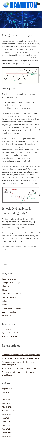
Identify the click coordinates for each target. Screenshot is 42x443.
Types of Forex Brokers (11, 333)
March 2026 (7, 407)
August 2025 (7, 414)
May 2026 (6, 399)
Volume (5, 301)
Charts (5, 290)
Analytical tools (8, 315)
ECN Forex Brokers (9, 336)
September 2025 (9, 410)
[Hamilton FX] (21, 7)
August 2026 (7, 388)
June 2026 (6, 396)
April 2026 (6, 403)
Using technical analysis (11, 282)
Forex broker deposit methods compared (19, 368)
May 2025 (6, 425)
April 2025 (6, 429)
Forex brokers (7, 329)
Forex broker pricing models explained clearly (20, 358)
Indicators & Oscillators (11, 293)
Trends (5, 304)
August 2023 (7, 436)
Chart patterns (8, 286)
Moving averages (9, 297)
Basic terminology (9, 312)
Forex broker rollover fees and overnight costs (21, 354)
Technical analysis (9, 279)
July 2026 (5, 392)
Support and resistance (11, 308)
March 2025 (7, 432)
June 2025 (6, 421)
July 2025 (5, 418)
